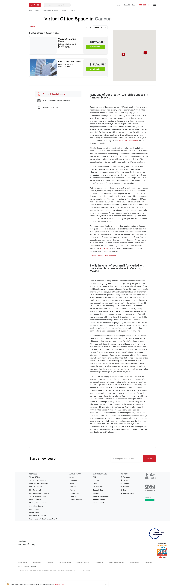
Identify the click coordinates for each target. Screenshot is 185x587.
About (71, 477)
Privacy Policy (98, 487)
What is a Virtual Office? (38, 484)
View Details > (96, 47)
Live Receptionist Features (39, 493)
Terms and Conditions (101, 496)
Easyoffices (37, 562)
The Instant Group (65, 562)
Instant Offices (22, 562)
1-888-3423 (104, 248)
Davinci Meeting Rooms (116, 562)
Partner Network (75, 500)
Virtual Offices (34, 477)
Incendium (148, 562)
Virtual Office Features (37, 480)
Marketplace (34, 512)
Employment (74, 493)
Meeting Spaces (35, 500)
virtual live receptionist (128, 140)
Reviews (72, 487)
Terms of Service (79, 570)
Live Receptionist (35, 490)
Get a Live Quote (130, 5)
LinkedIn (126, 484)
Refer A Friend (98, 503)
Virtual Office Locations (50, 10)
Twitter (125, 480)
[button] (145, 53)
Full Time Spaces (35, 487)
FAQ (94, 477)
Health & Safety (99, 500)
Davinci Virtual (34, 10)
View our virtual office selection (103, 256)
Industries (73, 480)
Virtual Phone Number (37, 496)
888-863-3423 (144, 5)
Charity (72, 490)
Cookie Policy (98, 490)
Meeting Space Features (38, 503)
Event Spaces (34, 509)
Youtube (126, 487)
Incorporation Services (37, 516)
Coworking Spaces (36, 506)
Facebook (126, 477)
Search (149, 458)
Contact (96, 480)
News (71, 484)
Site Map (96, 493)
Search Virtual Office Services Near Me (43, 519)
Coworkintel (99, 562)
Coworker (50, 562)
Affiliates (72, 496)
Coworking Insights (83, 562)
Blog (124, 490)
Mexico (64, 10)
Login (119, 5)
